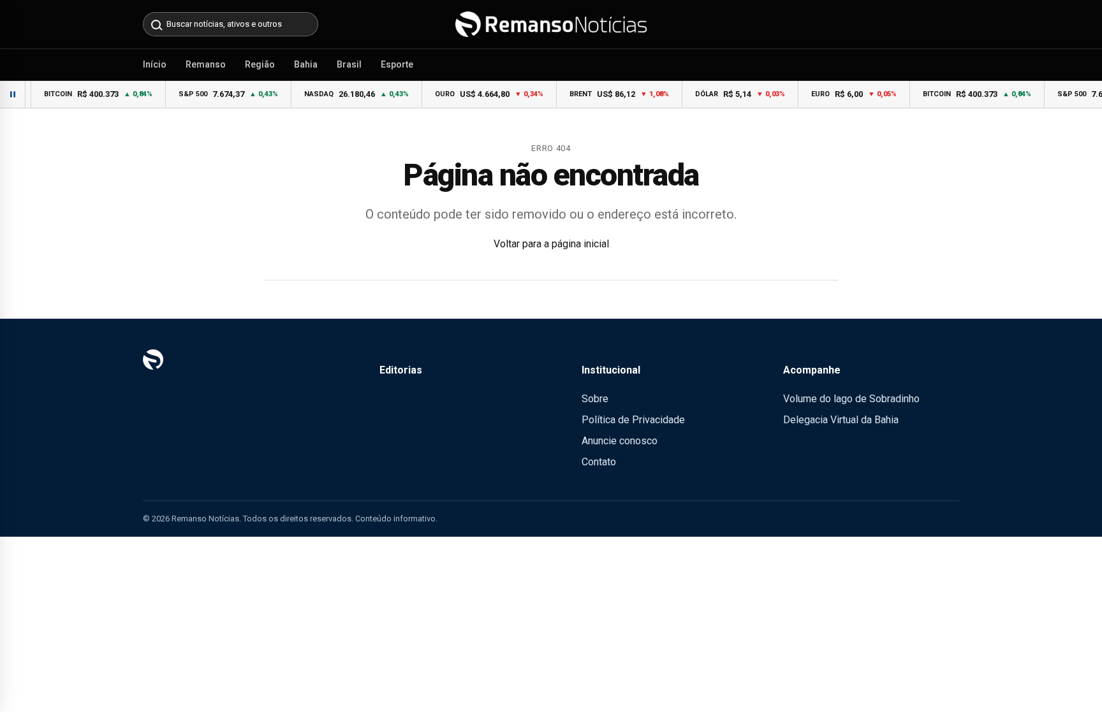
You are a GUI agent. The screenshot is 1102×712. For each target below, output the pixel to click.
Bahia (306, 64)
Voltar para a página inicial (551, 244)
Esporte (397, 64)
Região (260, 64)
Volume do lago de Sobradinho (851, 399)
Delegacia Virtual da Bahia (841, 420)
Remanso (206, 64)
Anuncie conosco (620, 441)
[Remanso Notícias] (551, 24)
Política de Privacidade (633, 420)
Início (154, 64)
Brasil (349, 64)
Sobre (595, 399)
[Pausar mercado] (13, 94)
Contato (599, 462)
